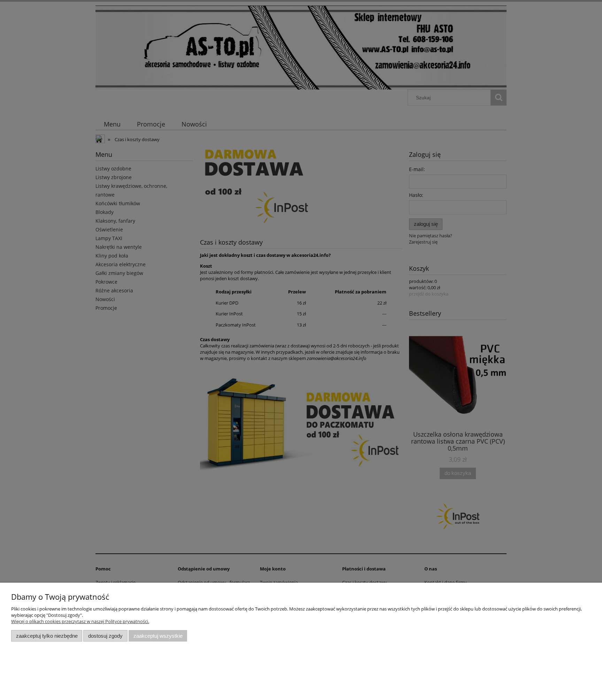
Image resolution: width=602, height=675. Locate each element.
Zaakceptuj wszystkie (158, 636)
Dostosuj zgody (105, 636)
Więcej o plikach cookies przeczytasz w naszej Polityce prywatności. (80, 621)
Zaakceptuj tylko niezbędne (47, 636)
